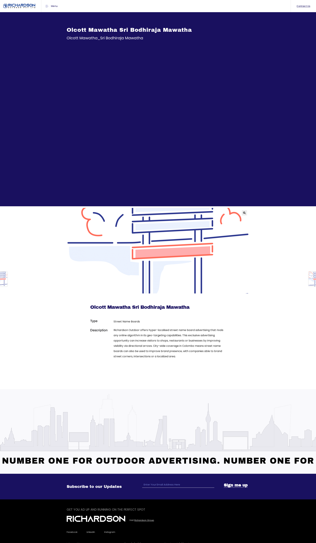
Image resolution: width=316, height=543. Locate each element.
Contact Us (303, 6)
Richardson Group (144, 520)
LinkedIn (91, 532)
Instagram (109, 532)
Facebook (72, 532)
